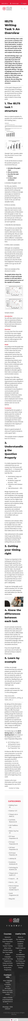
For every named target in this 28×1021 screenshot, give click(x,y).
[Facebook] (6, 925)
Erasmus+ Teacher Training (7, 945)
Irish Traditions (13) (13, 826)
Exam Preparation (7, 941)
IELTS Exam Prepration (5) (13, 854)
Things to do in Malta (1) (13, 815)
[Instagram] (14, 925)
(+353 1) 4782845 (7, 997)
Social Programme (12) (13, 894)
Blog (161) (12, 899)
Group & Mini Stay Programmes (7, 960)
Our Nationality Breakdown (20, 958)
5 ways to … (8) (13, 878)
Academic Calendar (20, 945)
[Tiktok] (19, 925)
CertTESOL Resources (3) (13, 821)
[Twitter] (9, 925)
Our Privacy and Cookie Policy (20, 962)
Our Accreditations (20, 953)
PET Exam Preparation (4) (13, 837)
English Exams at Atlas (20, 949)
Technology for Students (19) (13, 868)
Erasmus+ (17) (13, 811)
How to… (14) (13, 882)
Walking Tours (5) (13, 806)
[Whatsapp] (21, 925)
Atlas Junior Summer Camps (7, 949)
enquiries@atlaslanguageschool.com (7, 1001)
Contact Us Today (14, 788)
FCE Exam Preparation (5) (13, 843)
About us (20, 937)
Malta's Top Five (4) (13, 832)
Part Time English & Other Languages (8, 954)
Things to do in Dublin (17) (13, 874)
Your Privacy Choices (20, 966)
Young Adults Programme (7, 969)
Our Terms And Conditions (20, 940)
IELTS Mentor (11, 438)
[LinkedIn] (11, 925)
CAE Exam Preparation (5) (13, 848)
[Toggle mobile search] (21, 8)
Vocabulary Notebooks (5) (13, 863)
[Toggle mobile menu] (25, 8)
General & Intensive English (8, 938)
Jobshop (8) (12, 858)
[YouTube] (16, 925)
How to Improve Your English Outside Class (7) (14, 887)
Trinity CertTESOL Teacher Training (7, 964)
